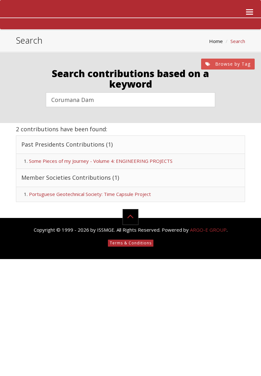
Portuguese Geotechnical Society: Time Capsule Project (90, 194)
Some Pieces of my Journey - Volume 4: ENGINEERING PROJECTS (101, 161)
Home (216, 41)
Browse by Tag (232, 64)
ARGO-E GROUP (208, 230)
